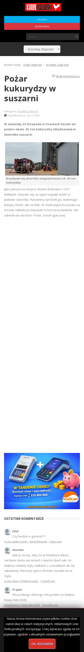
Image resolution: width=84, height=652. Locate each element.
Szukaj (76, 36)
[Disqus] (42, 275)
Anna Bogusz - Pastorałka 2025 (22, 605)
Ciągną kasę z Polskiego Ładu (21, 581)
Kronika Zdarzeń (27, 111)
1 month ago (47, 581)
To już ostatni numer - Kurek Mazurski (25, 541)
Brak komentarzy (68, 76)
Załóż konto (42, 26)
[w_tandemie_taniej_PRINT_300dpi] (42, 481)
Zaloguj (42, 19)
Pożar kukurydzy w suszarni (30, 88)
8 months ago (50, 605)
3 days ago (55, 541)
